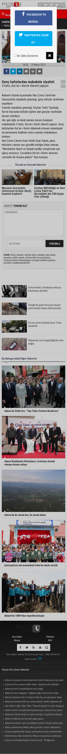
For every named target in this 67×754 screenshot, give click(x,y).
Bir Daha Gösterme (27, 56)
